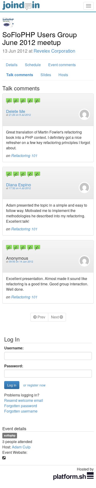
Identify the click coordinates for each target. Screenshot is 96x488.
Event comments (62, 64)
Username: (14, 348)
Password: (13, 366)
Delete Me (15, 111)
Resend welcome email (23, 400)
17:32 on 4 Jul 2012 (20, 188)
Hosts (63, 74)
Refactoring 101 (24, 155)
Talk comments (19, 74)
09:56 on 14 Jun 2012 (21, 261)
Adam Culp (21, 447)
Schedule (33, 64)
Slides (46, 74)
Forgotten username (21, 411)
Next (55, 317)
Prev (41, 317)
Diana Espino (18, 184)
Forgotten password (20, 405)
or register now (34, 385)
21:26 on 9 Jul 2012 (20, 114)
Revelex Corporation (54, 51)
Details (11, 64)
